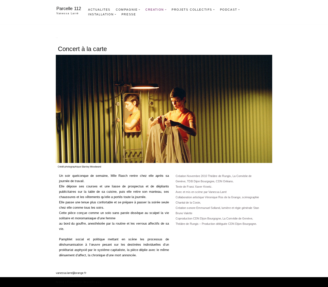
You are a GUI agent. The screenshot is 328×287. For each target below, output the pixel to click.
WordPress (92, 282)
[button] (139, 9)
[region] (164, 109)
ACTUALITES (99, 9)
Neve (60, 282)
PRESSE (128, 14)
